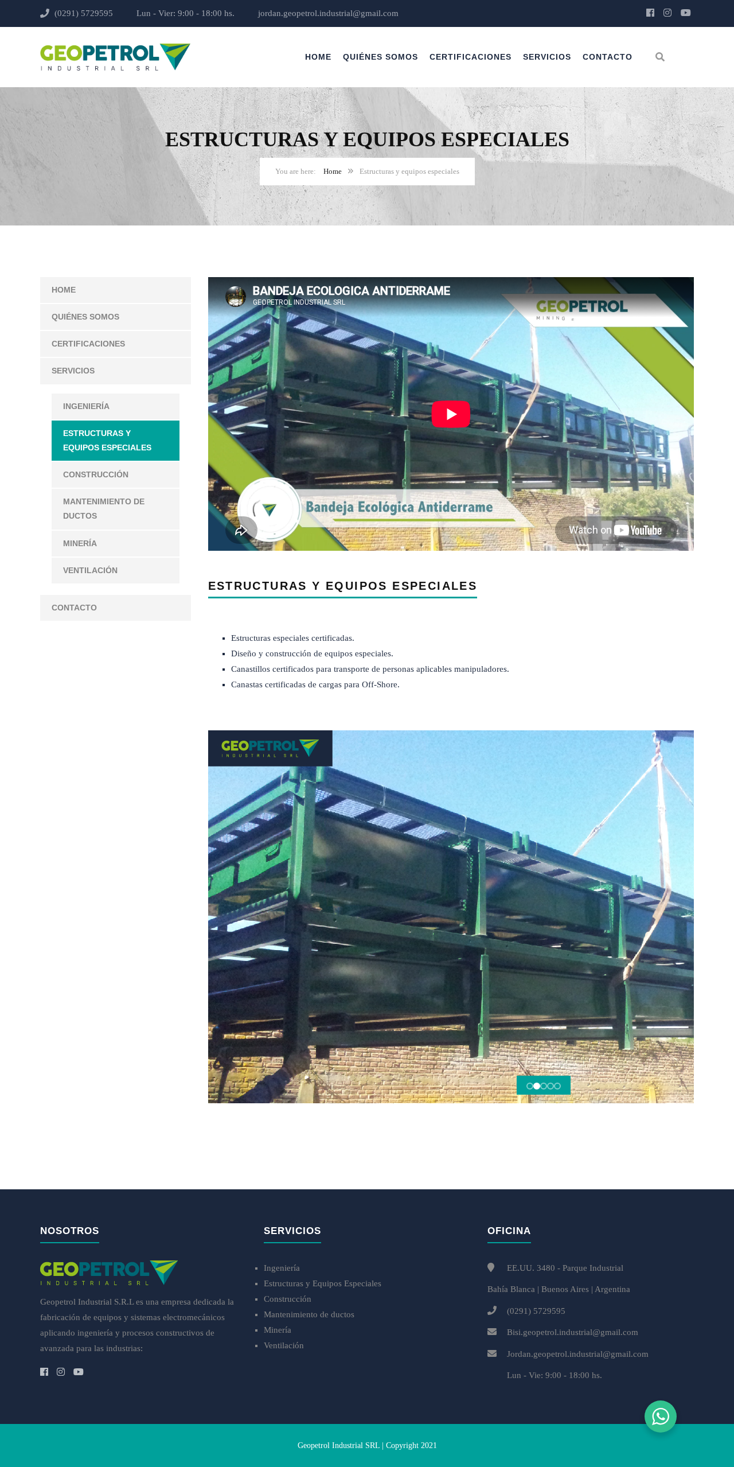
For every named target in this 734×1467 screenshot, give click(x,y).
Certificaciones (471, 56)
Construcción (95, 474)
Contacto (608, 56)
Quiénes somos (380, 56)
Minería (80, 543)
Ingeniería (86, 406)
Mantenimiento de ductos (104, 508)
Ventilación (90, 570)
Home (318, 56)
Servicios (547, 56)
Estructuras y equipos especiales (107, 440)
